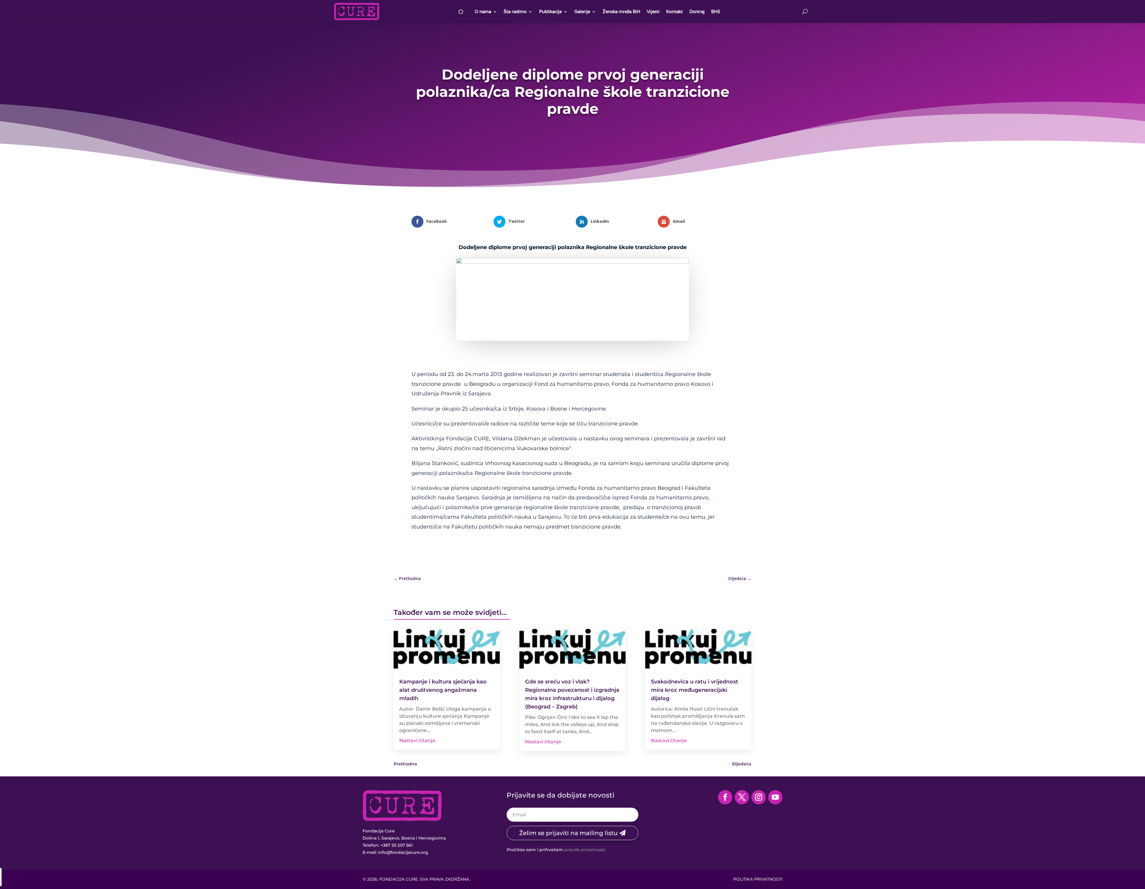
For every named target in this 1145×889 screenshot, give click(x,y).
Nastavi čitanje (417, 740)
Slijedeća (741, 764)
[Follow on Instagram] (758, 797)
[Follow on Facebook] (725, 797)
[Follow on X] (742, 797)
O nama (483, 11)
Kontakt (674, 11)
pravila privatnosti (584, 849)
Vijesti (653, 11)
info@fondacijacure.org (403, 852)
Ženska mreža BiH (621, 11)
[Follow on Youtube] (775, 797)
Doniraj (697, 11)
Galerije (582, 11)
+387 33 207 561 (396, 845)
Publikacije (550, 11)
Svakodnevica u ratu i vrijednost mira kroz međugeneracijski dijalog (694, 690)
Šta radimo (515, 11)
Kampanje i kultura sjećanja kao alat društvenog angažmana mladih (443, 690)
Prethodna (405, 764)
